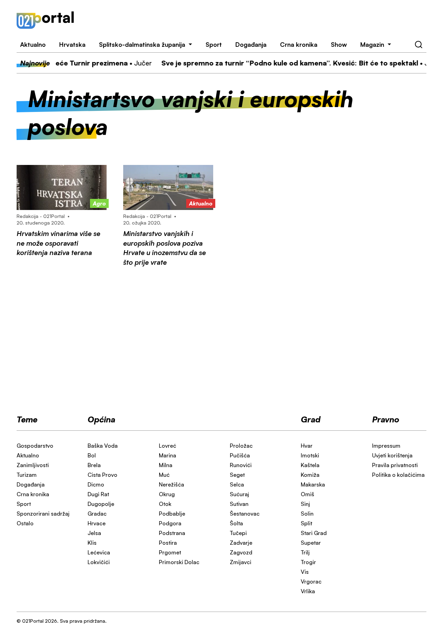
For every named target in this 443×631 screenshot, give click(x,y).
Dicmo (96, 484)
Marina (167, 455)
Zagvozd (241, 552)
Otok (165, 503)
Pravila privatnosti (395, 465)
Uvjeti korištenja (392, 455)
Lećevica (99, 552)
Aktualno (33, 44)
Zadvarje (241, 542)
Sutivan (239, 503)
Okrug (167, 494)
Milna (165, 465)
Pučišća (240, 455)
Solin (307, 513)
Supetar (311, 542)
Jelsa (94, 532)
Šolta (236, 523)
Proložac (241, 445)
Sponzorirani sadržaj (43, 513)
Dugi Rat (98, 494)
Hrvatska (72, 44)
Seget (237, 474)
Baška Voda (103, 445)
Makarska (313, 484)
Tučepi (238, 532)
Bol (92, 455)
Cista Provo (102, 474)
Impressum (386, 445)
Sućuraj (239, 494)
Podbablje (172, 513)
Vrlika (308, 591)
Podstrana (172, 532)
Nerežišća (171, 484)
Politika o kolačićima (398, 474)
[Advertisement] (258, 20)
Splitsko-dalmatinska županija (142, 44)
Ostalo (25, 523)
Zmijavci (240, 562)
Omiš (307, 494)
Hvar (307, 445)
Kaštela (310, 465)
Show (339, 44)
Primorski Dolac (179, 562)
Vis (305, 571)
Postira (168, 542)
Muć (164, 474)
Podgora (170, 523)
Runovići (241, 465)
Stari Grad (314, 532)
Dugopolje (101, 503)
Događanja (250, 44)
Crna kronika (298, 44)
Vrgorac (311, 581)
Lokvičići (99, 562)
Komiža (310, 474)
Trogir (308, 562)
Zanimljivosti (33, 465)
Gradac (97, 513)
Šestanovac (245, 513)
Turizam (27, 474)
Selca (237, 484)
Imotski (310, 455)
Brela (94, 465)
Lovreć (167, 445)
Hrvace (97, 523)
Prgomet (170, 552)
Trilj (305, 552)
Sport (214, 44)
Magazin (372, 44)
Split (306, 523)
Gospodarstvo (35, 445)
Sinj (305, 503)
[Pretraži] (418, 44)
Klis (92, 542)
